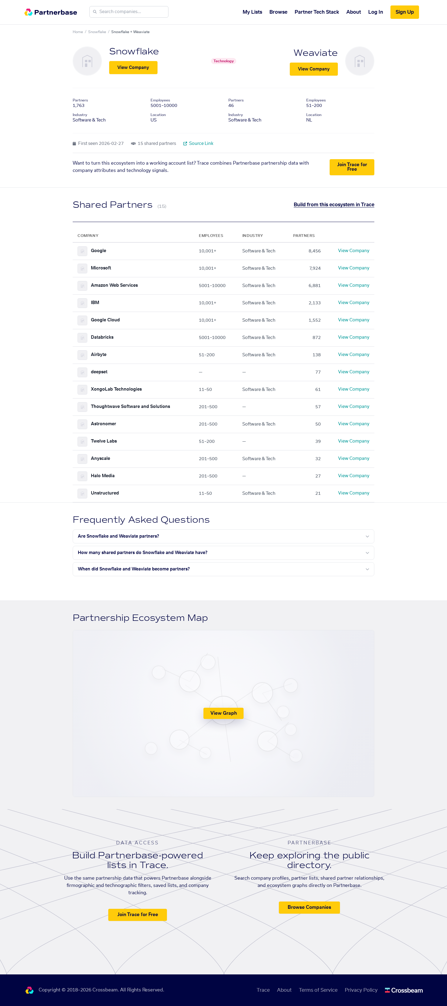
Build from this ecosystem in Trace (334, 204)
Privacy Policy (361, 990)
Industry (80, 115)
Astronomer (103, 424)
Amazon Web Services (114, 285)
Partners (80, 100)
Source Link (200, 144)
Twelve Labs (104, 441)
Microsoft (101, 268)
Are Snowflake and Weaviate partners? (118, 536)
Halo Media (103, 476)
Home (78, 32)
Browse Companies (309, 907)
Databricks (102, 337)
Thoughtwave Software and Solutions (130, 407)
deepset (99, 372)
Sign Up (405, 12)
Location (158, 115)
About (353, 12)
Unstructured (105, 493)
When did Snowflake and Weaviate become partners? (134, 569)
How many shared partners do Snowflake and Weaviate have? (142, 553)
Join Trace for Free (352, 167)
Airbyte (98, 355)
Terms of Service (318, 990)
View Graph (223, 713)
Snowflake (97, 32)
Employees (160, 100)
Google (98, 251)
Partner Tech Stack (317, 12)
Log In (375, 12)
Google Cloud (105, 320)
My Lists (252, 12)
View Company (133, 68)
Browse (278, 12)
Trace (263, 990)
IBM (95, 303)
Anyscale (100, 459)
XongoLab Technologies (116, 389)
